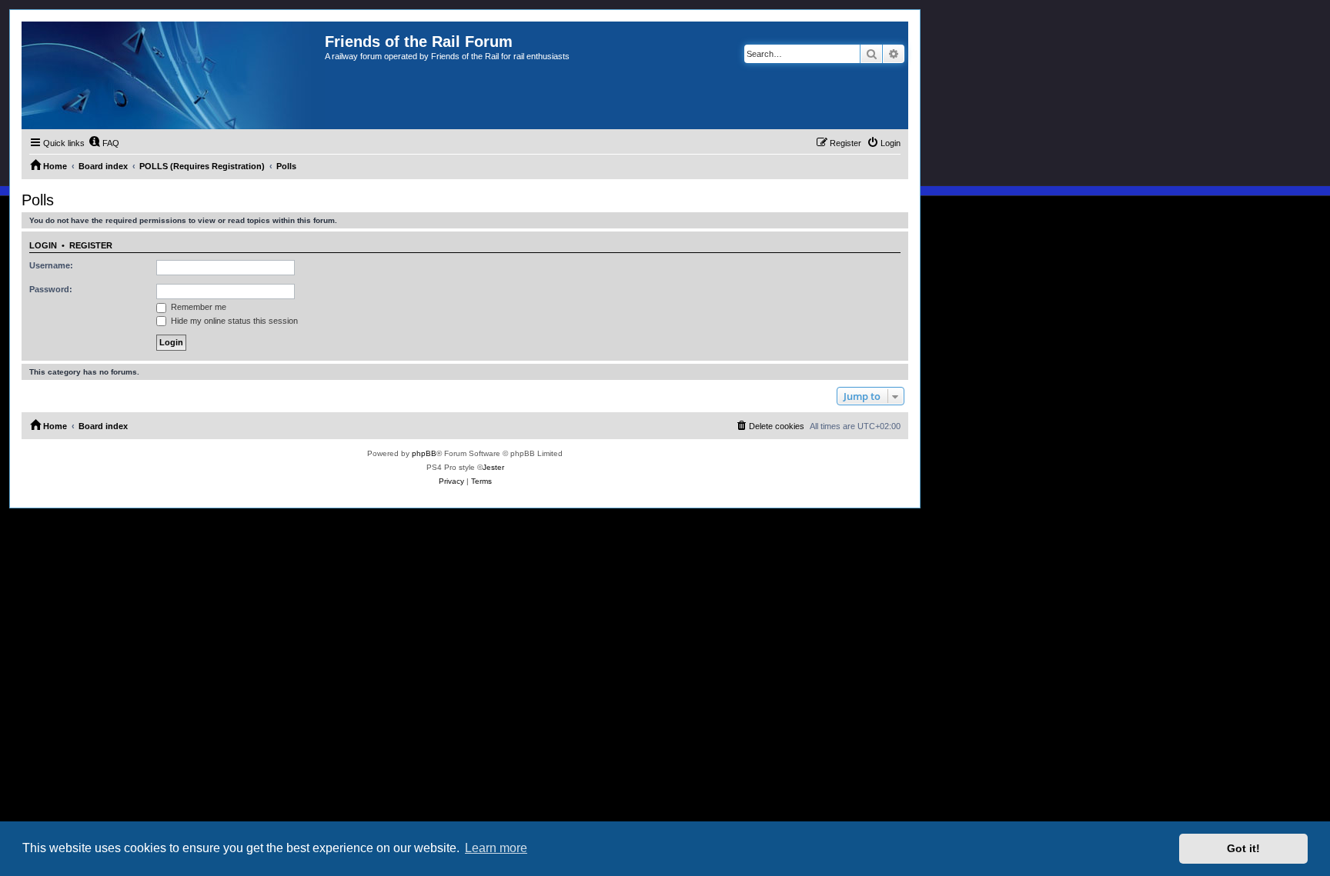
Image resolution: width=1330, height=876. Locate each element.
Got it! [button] (1243, 848)
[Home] (173, 75)
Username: (51, 265)
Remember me (197, 306)
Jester (493, 467)
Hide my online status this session (233, 320)
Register (90, 245)
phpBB (424, 453)
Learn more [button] (496, 847)
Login (43, 245)
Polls (38, 200)
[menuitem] (104, 143)
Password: (50, 289)
